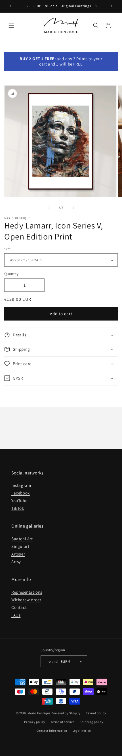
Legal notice (82, 731)
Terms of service (62, 722)
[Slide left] (48, 207)
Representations (26, 592)
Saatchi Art (22, 538)
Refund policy (96, 713)
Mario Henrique (39, 713)
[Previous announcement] (10, 6)
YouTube (19, 500)
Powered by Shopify (66, 713)
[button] (11, 25)
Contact (19, 607)
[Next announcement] (111, 6)
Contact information (52, 731)
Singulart (20, 546)
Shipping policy (91, 722)
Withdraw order (26, 599)
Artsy (16, 561)
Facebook (20, 493)
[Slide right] (73, 207)
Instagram (21, 485)
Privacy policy (34, 722)
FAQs (15, 615)
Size (7, 249)
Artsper (18, 554)
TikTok (17, 508)
